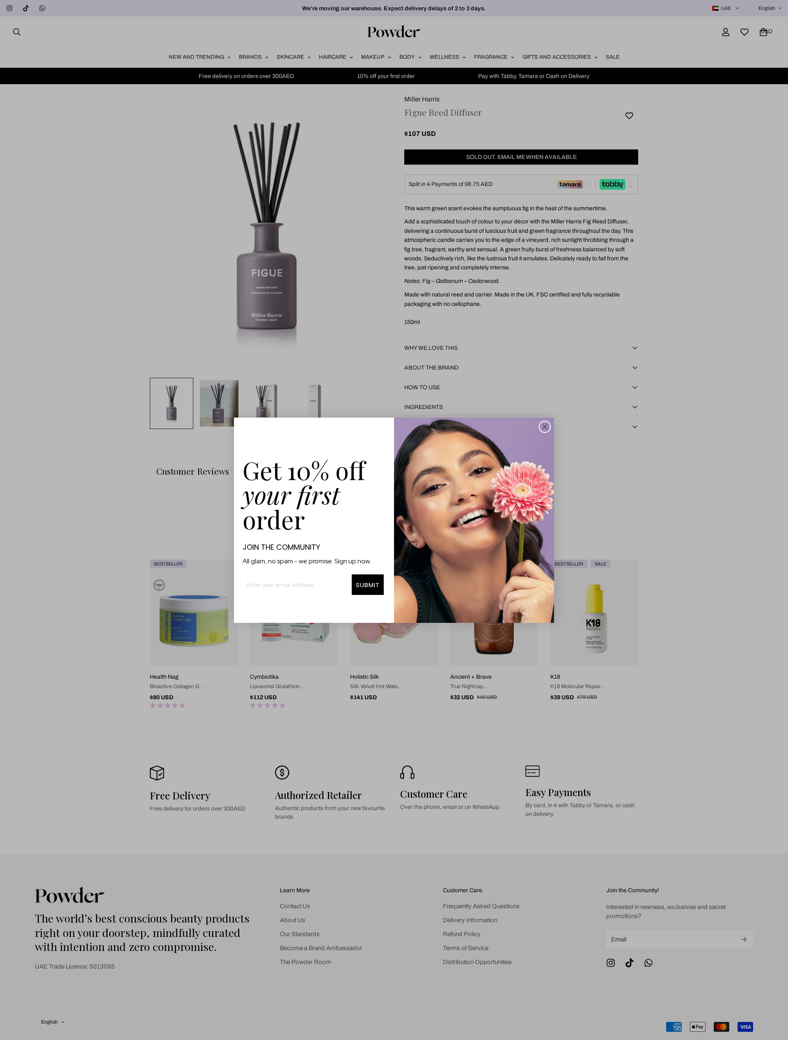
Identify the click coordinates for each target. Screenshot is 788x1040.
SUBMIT (368, 585)
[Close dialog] (545, 427)
